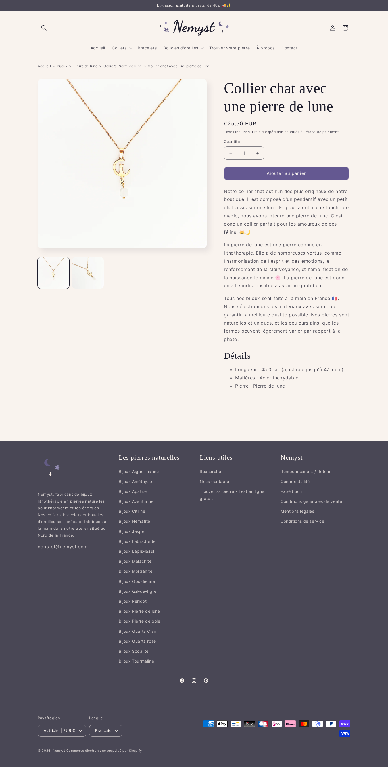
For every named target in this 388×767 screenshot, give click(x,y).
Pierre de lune (85, 66)
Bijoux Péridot (133, 601)
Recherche (210, 471)
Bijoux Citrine (132, 511)
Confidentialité (295, 481)
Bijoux (62, 66)
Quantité (232, 142)
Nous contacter (215, 481)
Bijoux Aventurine (136, 501)
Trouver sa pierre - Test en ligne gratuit (232, 495)
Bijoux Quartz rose (137, 641)
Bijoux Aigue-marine (139, 471)
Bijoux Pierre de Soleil (140, 621)
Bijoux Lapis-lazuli (137, 551)
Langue (96, 718)
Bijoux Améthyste (136, 481)
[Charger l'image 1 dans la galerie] (53, 273)
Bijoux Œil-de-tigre (137, 591)
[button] (44, 28)
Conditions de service (302, 521)
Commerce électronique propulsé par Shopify (104, 751)
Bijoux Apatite (133, 491)
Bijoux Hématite (134, 521)
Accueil (44, 66)
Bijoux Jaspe (131, 531)
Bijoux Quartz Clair (137, 631)
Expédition (291, 491)
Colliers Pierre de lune (122, 66)
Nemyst (59, 751)
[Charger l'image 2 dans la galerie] (88, 273)
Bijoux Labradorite (137, 541)
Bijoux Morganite (136, 571)
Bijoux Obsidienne (137, 581)
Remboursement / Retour (306, 471)
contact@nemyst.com (63, 547)
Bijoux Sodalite (134, 651)
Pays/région (49, 718)
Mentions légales (297, 511)
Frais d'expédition (267, 132)
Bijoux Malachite (135, 561)
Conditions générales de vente (311, 501)
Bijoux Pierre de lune (139, 611)
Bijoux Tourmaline (136, 661)
